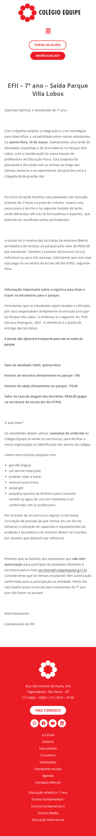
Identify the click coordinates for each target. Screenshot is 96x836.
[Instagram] (34, 723)
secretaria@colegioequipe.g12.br (62, 570)
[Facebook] (44, 723)
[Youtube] (53, 723)
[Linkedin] (62, 723)
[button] (48, 31)
